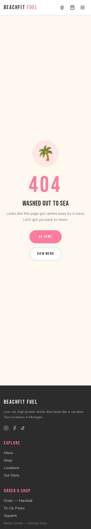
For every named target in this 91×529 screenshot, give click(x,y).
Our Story (11, 475)
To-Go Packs (14, 508)
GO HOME (45, 236)
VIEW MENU (45, 254)
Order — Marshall (18, 500)
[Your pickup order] (62, 7)
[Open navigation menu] (82, 7)
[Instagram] (6, 428)
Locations (11, 467)
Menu (8, 452)
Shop (8, 460)
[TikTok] (23, 428)
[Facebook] (14, 428)
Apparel (10, 515)
